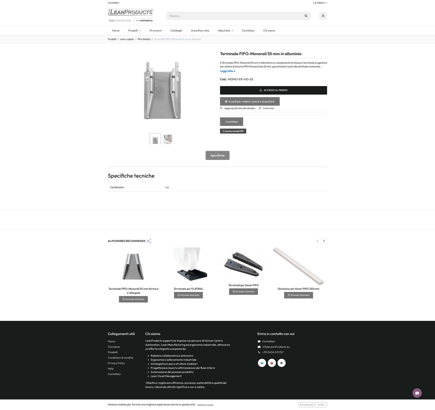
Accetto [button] (321, 404)
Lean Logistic (127, 39)
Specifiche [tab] (218, 155)
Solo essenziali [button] (306, 404)
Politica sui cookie (205, 404)
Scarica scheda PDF (234, 131)
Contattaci (113, 2)
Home (111, 341)
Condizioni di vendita (120, 357)
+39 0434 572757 (272, 352)
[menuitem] (116, 30)
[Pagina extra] (281, 363)
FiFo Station (144, 39)
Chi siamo (114, 346)
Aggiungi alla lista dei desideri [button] (239, 108)
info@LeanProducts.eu (276, 346)
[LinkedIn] (262, 363)
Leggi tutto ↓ (228, 71)
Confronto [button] (268, 108)
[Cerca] (306, 16)
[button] (113, 91)
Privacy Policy (116, 363)
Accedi (323, 16)
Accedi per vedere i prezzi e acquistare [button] (251, 101)
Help (111, 368)
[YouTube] (272, 363)
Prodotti (112, 39)
